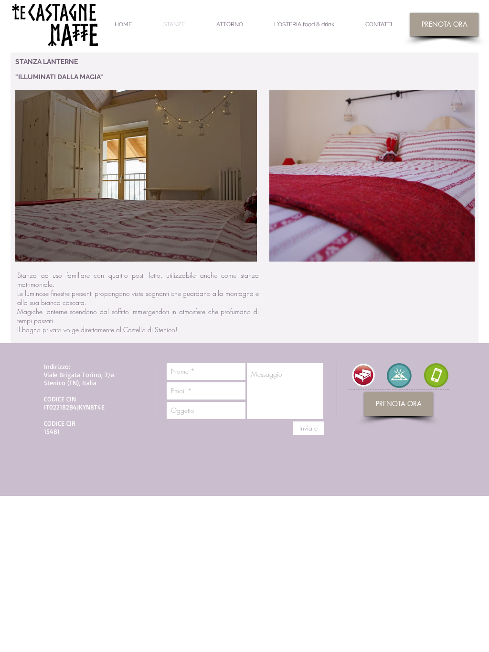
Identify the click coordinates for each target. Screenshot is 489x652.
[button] (136, 176)
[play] (234, 253)
